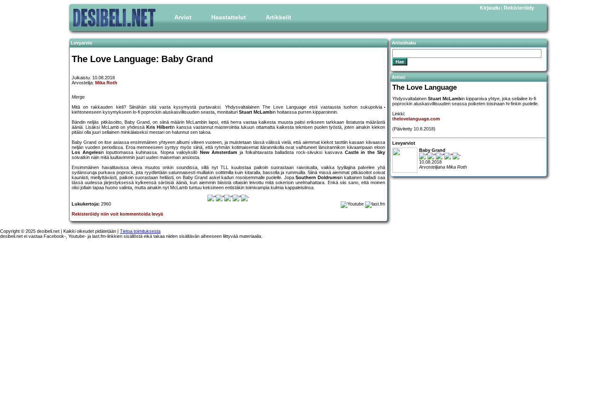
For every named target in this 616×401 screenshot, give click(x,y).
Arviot (183, 17)
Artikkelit (278, 17)
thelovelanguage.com (416, 118)
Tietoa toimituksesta (140, 231)
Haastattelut (228, 17)
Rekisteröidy (519, 8)
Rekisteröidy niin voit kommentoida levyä (117, 213)
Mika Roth (106, 82)
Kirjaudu (490, 8)
